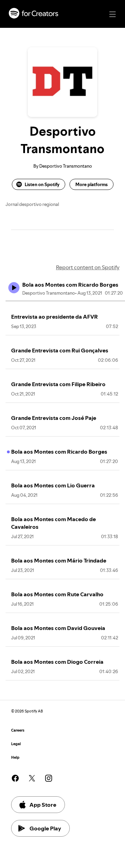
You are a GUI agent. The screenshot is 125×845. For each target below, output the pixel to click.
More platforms (91, 184)
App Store (43, 804)
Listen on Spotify (42, 184)
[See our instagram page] (48, 778)
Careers (17, 730)
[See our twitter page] (32, 778)
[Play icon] (13, 287)
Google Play (45, 828)
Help (15, 757)
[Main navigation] (112, 14)
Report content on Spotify (87, 267)
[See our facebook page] (15, 778)
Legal (16, 744)
